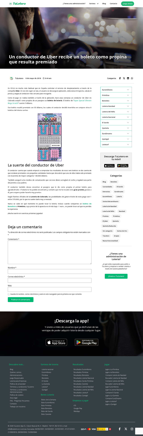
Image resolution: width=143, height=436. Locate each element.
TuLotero (106, 236)
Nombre (12, 268)
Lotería (119, 196)
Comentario (13, 239)
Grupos (116, 236)
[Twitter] (126, 429)
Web (10, 286)
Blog (104, 3)
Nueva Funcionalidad (110, 241)
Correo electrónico (16, 276)
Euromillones (107, 196)
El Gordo (120, 187)
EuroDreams (119, 192)
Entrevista (106, 192)
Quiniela (116, 221)
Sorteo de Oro (122, 231)
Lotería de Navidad (110, 206)
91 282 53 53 (57, 426)
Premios (105, 216)
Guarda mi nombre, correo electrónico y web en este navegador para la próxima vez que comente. (46, 294)
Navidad (122, 211)
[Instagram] (132, 429)
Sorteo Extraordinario (110, 201)
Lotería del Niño (108, 211)
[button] (120, 78)
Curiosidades (107, 187)
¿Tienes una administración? (74, 3)
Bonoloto (114, 182)
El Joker (105, 221)
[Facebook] (119, 429)
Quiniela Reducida (109, 226)
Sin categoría (107, 231)
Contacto (113, 3)
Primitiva (116, 216)
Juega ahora (127, 4)
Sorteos (92, 3)
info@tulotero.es (14, 429)
